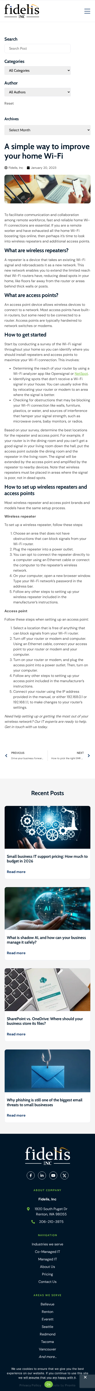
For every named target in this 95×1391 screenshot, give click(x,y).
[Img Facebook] (31, 1175)
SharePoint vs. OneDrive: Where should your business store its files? (45, 1021)
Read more (16, 871)
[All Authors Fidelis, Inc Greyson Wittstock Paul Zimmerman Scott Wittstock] (37, 92)
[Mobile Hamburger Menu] (87, 11)
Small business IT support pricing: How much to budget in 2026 (47, 859)
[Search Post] (37, 48)
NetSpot (81, 373)
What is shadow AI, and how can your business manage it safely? (46, 940)
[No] (85, 1378)
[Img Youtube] (53, 1175)
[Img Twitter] (64, 1175)
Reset (9, 103)
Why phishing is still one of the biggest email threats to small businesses (44, 1102)
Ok (49, 1384)
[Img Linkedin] (42, 1175)
